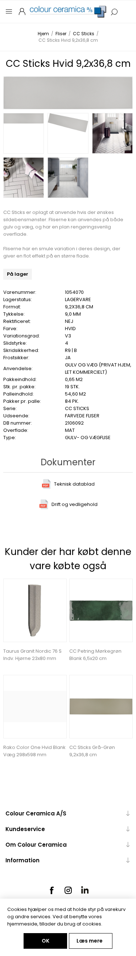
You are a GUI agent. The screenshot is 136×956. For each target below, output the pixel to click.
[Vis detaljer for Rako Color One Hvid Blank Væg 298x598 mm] (35, 706)
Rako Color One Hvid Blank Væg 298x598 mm (34, 751)
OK (45, 940)
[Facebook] (51, 890)
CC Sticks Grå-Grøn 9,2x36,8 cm (92, 751)
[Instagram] (68, 890)
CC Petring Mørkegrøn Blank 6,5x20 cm (95, 655)
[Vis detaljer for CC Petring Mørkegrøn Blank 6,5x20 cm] (101, 610)
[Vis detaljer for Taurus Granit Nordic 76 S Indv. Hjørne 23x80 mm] (35, 610)
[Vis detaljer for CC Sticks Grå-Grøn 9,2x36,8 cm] (101, 706)
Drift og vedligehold (74, 504)
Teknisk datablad (74, 484)
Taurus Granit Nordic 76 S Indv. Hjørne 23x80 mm (32, 655)
